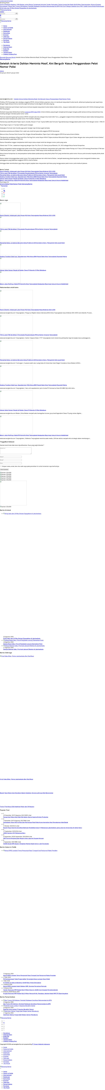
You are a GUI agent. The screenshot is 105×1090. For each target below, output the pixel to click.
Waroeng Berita (5, 59)
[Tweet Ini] (4, 191)
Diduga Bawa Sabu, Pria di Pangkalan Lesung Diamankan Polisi (22, 644)
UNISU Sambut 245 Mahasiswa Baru (14, 833)
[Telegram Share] (4, 195)
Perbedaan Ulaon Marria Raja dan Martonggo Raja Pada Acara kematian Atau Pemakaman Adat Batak (35, 822)
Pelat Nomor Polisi (15, 184)
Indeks (2, 12)
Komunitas (6, 33)
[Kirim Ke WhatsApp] (4, 197)
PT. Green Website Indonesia (41, 1044)
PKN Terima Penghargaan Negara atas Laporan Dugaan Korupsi (23, 838)
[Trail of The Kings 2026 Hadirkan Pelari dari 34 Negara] (10, 805)
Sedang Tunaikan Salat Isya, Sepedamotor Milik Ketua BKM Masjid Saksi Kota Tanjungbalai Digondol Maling (33, 177)
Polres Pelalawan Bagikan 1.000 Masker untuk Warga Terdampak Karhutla (23, 4)
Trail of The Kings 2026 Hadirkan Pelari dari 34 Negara (17, 806)
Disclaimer (6, 45)
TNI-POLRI (6, 42)
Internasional (7, 29)
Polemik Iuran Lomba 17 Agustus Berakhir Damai (18, 1009)
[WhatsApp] (4, 1028)
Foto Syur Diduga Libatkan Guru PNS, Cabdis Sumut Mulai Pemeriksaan (82, 6)
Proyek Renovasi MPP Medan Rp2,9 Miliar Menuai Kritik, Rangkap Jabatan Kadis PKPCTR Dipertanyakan (35, 993)
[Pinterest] (4, 1024)
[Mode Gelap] (0, 15)
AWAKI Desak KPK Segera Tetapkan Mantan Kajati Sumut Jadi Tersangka (26, 844)
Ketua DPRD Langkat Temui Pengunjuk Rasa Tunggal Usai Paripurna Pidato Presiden (29, 975)
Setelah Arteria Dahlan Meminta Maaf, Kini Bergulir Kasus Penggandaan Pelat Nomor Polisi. (42, 99)
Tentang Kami (7, 52)
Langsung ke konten (6, 1)
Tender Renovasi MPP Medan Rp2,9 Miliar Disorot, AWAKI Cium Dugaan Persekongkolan (30, 990)
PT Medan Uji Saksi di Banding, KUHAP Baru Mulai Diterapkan (22, 982)
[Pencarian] (0, 17)
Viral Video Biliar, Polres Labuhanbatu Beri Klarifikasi (16, 779)
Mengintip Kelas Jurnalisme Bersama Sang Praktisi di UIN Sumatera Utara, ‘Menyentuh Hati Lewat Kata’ (32, 175)
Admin (2, 71)
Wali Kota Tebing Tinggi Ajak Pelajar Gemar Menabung (20, 1015)
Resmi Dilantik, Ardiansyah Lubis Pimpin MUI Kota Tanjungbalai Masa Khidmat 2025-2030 (27, 171)
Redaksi (5, 50)
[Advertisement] (49, 85)
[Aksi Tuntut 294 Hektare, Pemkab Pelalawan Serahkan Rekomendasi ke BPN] (27, 1000)
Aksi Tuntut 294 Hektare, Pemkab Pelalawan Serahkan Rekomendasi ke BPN (36, 6)
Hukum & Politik (8, 27)
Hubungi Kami (7, 47)
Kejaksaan (6, 31)
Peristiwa (6, 40)
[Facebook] (4, 1021)
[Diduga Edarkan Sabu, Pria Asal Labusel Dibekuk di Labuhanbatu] (24, 646)
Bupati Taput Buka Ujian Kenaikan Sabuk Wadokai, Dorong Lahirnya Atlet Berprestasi (26, 793)
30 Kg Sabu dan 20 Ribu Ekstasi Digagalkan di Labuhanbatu (18, 8)
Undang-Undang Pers (10, 54)
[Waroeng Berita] (5, 10)
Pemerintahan (7, 38)
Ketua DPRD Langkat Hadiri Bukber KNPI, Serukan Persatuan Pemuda (24, 986)
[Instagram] (4, 1026)
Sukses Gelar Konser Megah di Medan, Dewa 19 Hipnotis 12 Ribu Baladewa (23, 178)
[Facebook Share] (4, 189)
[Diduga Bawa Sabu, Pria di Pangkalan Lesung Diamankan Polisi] (23, 640)
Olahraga (6, 37)
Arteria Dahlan (4, 184)
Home (5, 26)
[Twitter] (4, 1023)
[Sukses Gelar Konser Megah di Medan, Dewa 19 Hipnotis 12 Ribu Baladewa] (10, 268)
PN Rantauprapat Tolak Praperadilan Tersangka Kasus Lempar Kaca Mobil (26, 979)
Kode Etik (6, 49)
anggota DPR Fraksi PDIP (33, 112)
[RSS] (4, 1030)
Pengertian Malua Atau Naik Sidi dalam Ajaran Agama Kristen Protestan (25, 817)
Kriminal (5, 35)
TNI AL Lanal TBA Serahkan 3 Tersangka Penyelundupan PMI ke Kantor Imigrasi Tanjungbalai (28, 173)
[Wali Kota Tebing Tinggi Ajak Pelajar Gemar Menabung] (21, 1011)
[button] (17, 14)
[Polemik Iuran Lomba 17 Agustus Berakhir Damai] (19, 1006)
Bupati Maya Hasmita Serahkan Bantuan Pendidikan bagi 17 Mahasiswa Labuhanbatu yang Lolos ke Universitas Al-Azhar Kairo (42, 828)
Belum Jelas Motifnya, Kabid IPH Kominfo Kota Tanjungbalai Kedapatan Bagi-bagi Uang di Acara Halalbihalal (34, 180)
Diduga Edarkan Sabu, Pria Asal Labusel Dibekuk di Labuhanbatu (23, 649)
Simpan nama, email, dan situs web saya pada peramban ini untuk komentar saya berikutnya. (30, 466)
